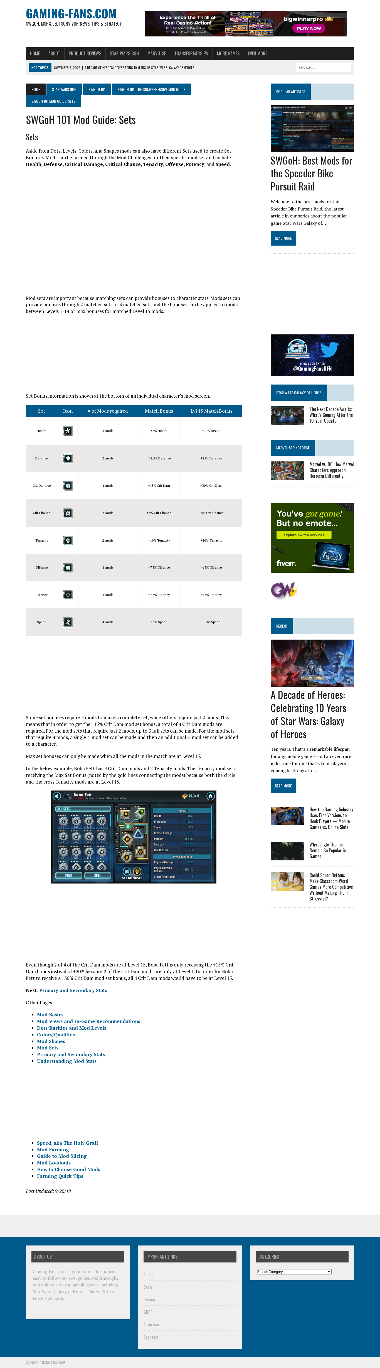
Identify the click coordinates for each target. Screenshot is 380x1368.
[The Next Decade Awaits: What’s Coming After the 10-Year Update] (287, 421)
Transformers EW (191, 53)
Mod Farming (53, 1149)
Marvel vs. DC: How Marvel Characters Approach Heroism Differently (332, 470)
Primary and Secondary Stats (73, 990)
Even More (257, 53)
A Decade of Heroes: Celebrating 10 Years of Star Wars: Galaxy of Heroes (308, 714)
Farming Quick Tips (60, 1176)
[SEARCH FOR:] (323, 66)
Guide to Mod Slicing (62, 1156)
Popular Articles (290, 91)
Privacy (150, 1299)
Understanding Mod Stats (67, 1061)
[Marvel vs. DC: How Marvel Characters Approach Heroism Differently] (287, 476)
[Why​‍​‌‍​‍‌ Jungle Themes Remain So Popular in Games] (287, 857)
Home (35, 53)
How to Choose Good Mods (68, 1169)
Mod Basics (50, 1014)
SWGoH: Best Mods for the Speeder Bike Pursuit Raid (311, 173)
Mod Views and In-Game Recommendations (88, 1021)
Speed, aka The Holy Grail (67, 1143)
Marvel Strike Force (293, 448)
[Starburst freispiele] (284, 597)
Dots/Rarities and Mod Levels (71, 1028)
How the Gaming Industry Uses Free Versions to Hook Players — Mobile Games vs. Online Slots (331, 818)
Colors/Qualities (56, 1034)
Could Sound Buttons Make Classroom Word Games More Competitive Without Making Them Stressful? (331, 887)
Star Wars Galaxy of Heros (298, 392)
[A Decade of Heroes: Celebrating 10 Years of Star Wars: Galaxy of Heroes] (312, 683)
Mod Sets (47, 1047)
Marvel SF (156, 53)
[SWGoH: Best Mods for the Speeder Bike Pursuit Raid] (312, 148)
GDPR (148, 1312)
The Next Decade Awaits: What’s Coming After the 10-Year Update (331, 415)
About (54, 53)
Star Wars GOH (124, 53)
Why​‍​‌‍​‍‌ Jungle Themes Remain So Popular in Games (328, 850)
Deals (148, 1287)
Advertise (151, 1324)
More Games (228, 53)
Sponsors (151, 1337)
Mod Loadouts (54, 1162)
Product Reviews (85, 53)
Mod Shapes (51, 1041)
